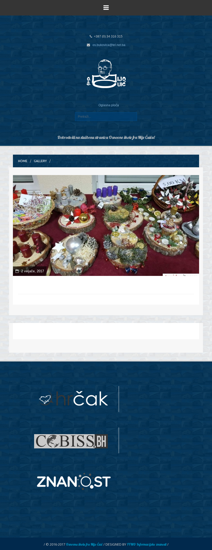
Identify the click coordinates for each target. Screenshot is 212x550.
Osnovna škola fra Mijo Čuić (84, 544)
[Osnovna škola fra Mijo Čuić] (106, 73)
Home (22, 161)
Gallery (40, 161)
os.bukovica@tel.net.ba (109, 45)
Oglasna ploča (109, 105)
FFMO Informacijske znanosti (146, 544)
